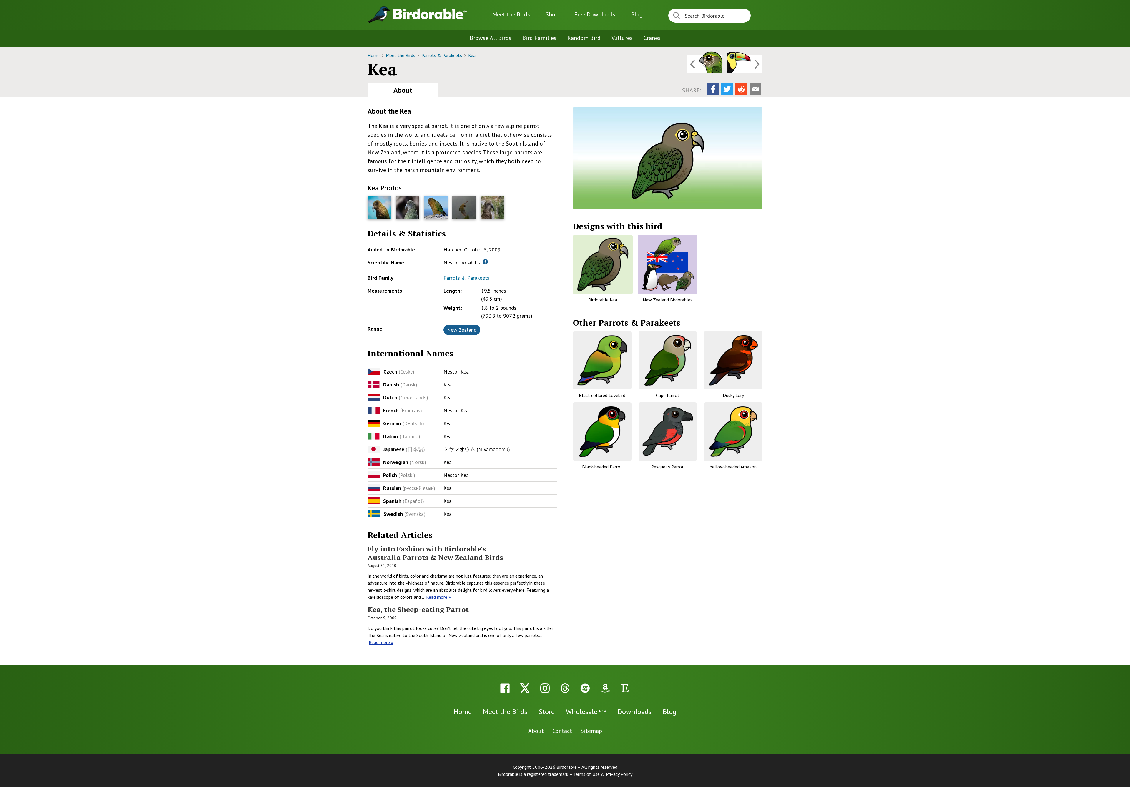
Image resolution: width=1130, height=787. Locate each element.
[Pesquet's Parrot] (668, 431)
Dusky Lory (733, 395)
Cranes (652, 38)
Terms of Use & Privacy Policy (602, 774)
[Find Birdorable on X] (525, 688)
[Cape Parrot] (668, 360)
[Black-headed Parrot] (602, 431)
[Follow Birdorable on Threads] (565, 688)
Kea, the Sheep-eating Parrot (418, 609)
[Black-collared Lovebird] (602, 360)
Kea (472, 55)
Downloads (594, 14)
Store (547, 711)
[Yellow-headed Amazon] (733, 431)
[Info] (485, 261)
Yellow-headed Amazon (733, 467)
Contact (562, 731)
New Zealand (462, 329)
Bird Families (539, 38)
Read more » (438, 597)
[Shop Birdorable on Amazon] (605, 688)
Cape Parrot (667, 395)
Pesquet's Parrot (667, 467)
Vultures (622, 38)
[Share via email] (755, 89)
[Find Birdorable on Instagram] (545, 688)
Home (374, 55)
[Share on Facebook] (713, 89)
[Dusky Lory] (733, 360)
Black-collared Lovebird (602, 395)
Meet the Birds (511, 14)
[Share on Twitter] (727, 89)
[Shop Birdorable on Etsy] (625, 688)
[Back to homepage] (430, 14)
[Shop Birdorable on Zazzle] (585, 688)
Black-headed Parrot (602, 467)
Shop (552, 14)
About (402, 90)
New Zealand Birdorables (667, 300)
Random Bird (584, 38)
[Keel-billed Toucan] (744, 64)
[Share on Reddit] (741, 89)
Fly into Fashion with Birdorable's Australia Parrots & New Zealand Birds (435, 553)
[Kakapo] (704, 64)
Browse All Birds (490, 38)
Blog (637, 14)
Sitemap (591, 731)
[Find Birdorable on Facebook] (505, 688)
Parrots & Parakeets (442, 55)
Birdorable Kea (602, 300)
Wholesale (586, 711)
